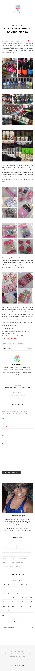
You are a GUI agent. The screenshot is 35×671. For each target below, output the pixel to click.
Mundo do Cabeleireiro (10, 325)
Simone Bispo (8, 348)
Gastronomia (16, 551)
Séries (13, 559)
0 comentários (29, 348)
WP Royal (21, 651)
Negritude (23, 555)
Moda (5, 555)
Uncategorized (17, 25)
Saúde (5, 559)
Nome (4, 418)
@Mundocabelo (12, 338)
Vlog (16, 566)
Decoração (15, 543)
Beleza (5, 543)
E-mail (4, 427)
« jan (3, 615)
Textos (5, 562)
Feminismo (22, 547)
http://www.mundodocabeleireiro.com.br (17, 336)
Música (13, 555)
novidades (21, 343)
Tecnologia (23, 559)
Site (3, 435)
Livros (27, 551)
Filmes (5, 551)
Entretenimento (9, 547)
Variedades (7, 566)
